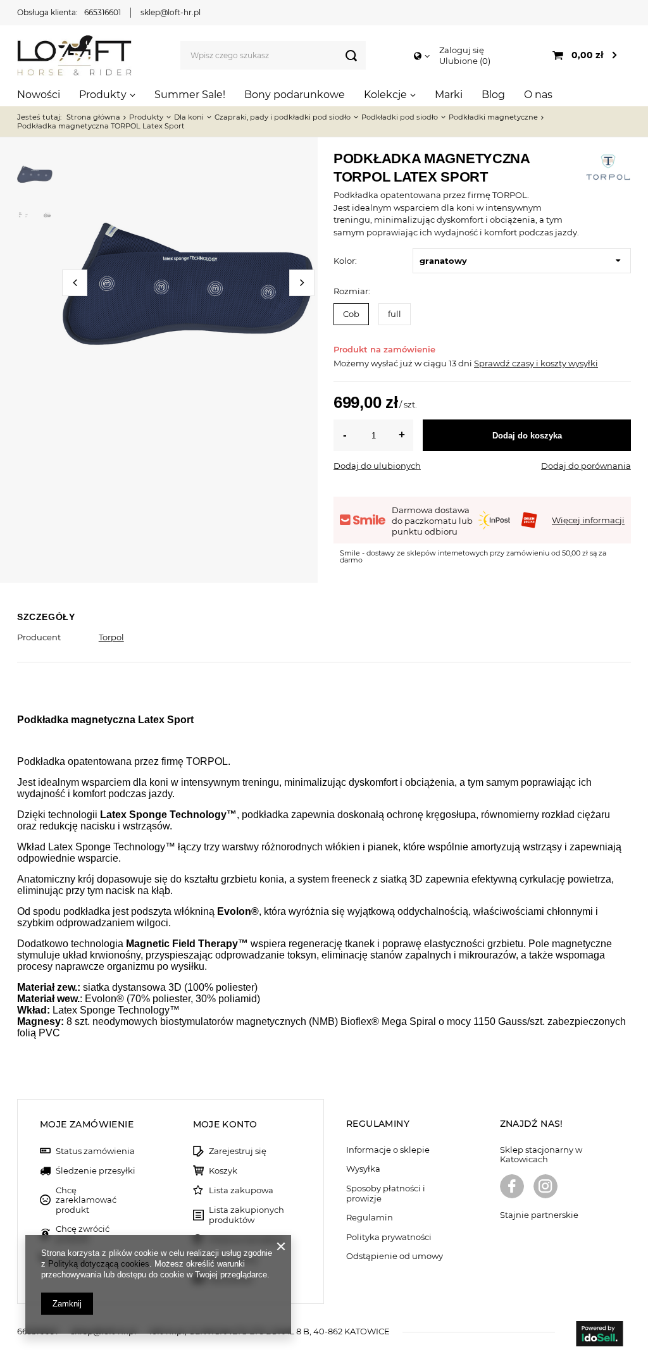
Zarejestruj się (237, 1151)
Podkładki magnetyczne (493, 117)
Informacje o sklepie (388, 1150)
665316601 (102, 12)
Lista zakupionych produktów (246, 1215)
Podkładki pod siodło (399, 117)
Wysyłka (363, 1169)
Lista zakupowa (241, 1190)
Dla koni (189, 117)
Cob (351, 314)
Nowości (38, 95)
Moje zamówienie (87, 1124)
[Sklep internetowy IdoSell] (599, 1335)
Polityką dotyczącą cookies (98, 1264)
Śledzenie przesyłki (95, 1171)
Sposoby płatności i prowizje (385, 1193)
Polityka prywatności (389, 1237)
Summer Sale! (189, 95)
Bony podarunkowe (294, 95)
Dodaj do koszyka (527, 435)
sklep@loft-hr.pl (170, 12)
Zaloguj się (461, 50)
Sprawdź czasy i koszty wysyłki (536, 363)
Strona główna (93, 117)
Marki (449, 95)
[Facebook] (512, 1187)
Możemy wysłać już (373, 363)
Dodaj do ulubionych (377, 466)
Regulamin (369, 1217)
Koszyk (223, 1171)
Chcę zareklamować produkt (86, 1200)
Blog (493, 95)
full (394, 314)
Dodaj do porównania (586, 466)
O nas (538, 95)
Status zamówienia (95, 1151)
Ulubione (463, 61)
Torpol (111, 637)
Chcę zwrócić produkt (82, 1234)
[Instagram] (545, 1187)
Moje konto (225, 1124)
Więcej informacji (588, 520)
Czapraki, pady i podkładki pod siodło (283, 117)
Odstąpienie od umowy (394, 1256)
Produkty (103, 95)
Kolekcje (385, 95)
